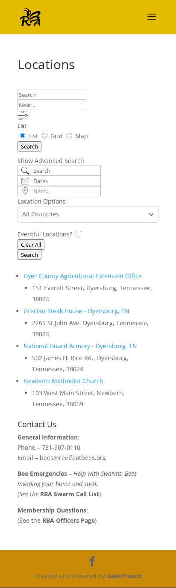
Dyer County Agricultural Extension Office (82, 276)
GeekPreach (124, 576)
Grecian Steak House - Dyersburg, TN (76, 311)
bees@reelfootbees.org (73, 458)
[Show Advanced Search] (23, 115)
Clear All (31, 244)
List (22, 126)
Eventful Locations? (46, 234)
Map (80, 136)
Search (29, 146)
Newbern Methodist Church (63, 381)
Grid (57, 136)
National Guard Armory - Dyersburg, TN (80, 346)
